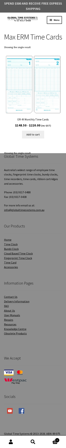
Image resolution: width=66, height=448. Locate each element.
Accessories (11, 267)
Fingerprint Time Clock (18, 258)
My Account (11, 442)
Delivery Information (16, 301)
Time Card (10, 262)
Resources (10, 324)
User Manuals (12, 315)
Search (33, 442)
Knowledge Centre (15, 329)
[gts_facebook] (21, 411)
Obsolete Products (15, 333)
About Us (9, 310)
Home (7, 239)
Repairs (8, 320)
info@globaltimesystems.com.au (24, 210)
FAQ (6, 306)
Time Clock (11, 244)
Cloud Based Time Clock (18, 253)
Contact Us (10, 297)
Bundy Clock (11, 249)
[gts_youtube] (10, 411)
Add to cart (33, 134)
